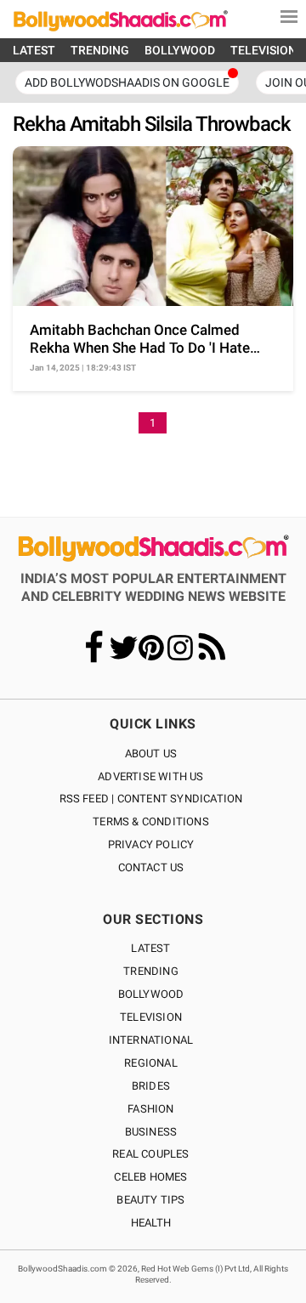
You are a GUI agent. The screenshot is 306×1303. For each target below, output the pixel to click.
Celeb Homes (150, 1176)
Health (151, 1222)
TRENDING (100, 50)
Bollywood (151, 994)
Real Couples (150, 1153)
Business (151, 1131)
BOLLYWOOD (179, 50)
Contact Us (151, 867)
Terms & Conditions (151, 821)
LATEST (34, 50)
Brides (151, 1085)
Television (151, 1017)
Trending (150, 971)
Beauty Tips (150, 1199)
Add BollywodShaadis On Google (127, 82)
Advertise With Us (150, 776)
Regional (151, 1063)
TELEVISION (263, 50)
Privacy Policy (151, 844)
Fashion (150, 1108)
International (151, 1040)
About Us (151, 753)
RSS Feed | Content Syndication (151, 798)
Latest (150, 948)
